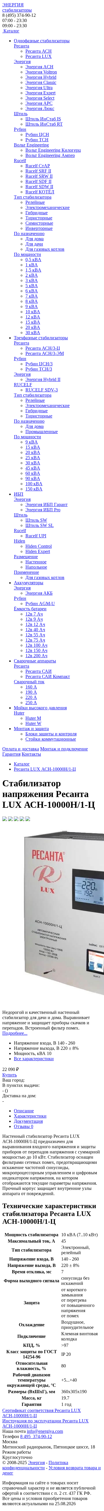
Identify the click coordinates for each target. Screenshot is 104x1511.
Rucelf (20, 160)
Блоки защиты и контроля (51, 733)
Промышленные (41, 431)
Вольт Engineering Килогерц (53, 150)
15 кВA (32, 322)
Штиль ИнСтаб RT (44, 124)
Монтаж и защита (31, 728)
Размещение (26, 556)
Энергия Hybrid (40, 77)
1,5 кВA (33, 270)
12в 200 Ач (36, 655)
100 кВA (33, 483)
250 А (31, 702)
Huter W (33, 723)
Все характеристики (34, 1058)
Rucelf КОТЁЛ (39, 191)
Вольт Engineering (31, 144)
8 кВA (31, 301)
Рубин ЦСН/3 (39, 363)
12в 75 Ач (35, 640)
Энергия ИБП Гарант (46, 504)
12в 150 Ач (36, 650)
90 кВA (32, 478)
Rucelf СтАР (37, 165)
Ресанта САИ (38, 671)
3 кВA (31, 280)
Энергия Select (39, 98)
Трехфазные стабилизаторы (41, 337)
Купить (9, 1074)
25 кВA (32, 457)
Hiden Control (38, 546)
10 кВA (32, 311)
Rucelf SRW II (39, 176)
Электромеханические (47, 207)
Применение (26, 572)
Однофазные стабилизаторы (42, 40)
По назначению (29, 233)
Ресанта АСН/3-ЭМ (44, 353)
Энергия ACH (39, 66)
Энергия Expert (40, 92)
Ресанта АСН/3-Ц (42, 348)
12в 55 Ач (35, 634)
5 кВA (31, 285)
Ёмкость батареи (30, 608)
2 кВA (31, 275)
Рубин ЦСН (37, 134)
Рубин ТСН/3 (38, 369)
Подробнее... (14, 1033)
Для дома (34, 238)
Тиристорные (38, 217)
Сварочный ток (29, 681)
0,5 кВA (33, 259)
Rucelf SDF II (38, 181)
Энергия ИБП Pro (42, 509)
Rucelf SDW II (39, 186)
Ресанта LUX (38, 56)
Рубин (20, 129)
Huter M (33, 718)
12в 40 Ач (35, 629)
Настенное (36, 561)
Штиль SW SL (39, 525)
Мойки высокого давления (40, 707)
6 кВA (31, 290)
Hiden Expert (37, 551)
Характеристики (30, 1115)
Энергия (22, 61)
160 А (31, 686)
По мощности (27, 254)
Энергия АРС (39, 103)
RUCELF (23, 384)
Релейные (35, 202)
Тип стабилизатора (32, 197)
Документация (28, 1121)
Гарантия (11, 754)
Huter (19, 712)
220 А (31, 697)
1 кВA (31, 264)
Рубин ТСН (37, 139)
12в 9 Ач (34, 619)
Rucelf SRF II (38, 171)
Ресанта (21, 45)
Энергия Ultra (39, 87)
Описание (24, 1110)
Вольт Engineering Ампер (50, 155)
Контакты (31, 754)
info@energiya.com (45, 1431)
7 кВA (31, 296)
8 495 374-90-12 (36, 1436)
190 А (31, 692)
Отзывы (23, 1126)
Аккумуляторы (28, 582)
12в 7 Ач (34, 613)
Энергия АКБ (39, 593)
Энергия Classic (40, 82)
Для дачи (34, 243)
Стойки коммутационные (50, 739)
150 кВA (33, 488)
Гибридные (36, 212)
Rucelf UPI (35, 535)
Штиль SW (36, 520)
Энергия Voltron (41, 71)
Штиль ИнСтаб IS (43, 118)
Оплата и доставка (20, 748)
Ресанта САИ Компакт (47, 676)
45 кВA (32, 468)
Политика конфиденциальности (35, 1465)
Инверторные (39, 228)
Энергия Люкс (39, 108)
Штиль (20, 113)
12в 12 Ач (35, 624)
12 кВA (32, 316)
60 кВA (32, 473)
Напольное (36, 567)
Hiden (19, 541)
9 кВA (31, 306)
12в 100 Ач (36, 645)
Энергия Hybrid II (42, 379)
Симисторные (39, 223)
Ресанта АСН (38, 51)
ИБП (18, 494)
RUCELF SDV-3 (41, 389)
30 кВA (32, 332)
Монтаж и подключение (64, 748)
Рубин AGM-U (40, 603)
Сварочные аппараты (35, 660)
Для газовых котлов (44, 249)
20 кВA (32, 327)
